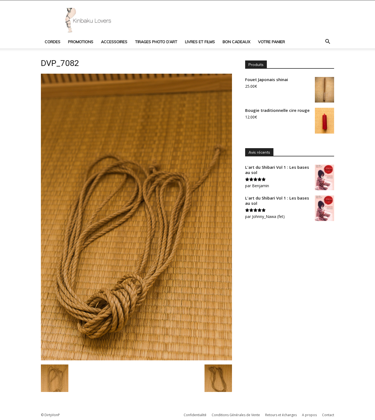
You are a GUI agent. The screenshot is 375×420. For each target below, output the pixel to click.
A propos (309, 415)
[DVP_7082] (136, 359)
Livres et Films (200, 41)
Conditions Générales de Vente (236, 415)
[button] (327, 42)
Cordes (52, 41)
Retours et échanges (281, 415)
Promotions (80, 41)
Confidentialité (195, 415)
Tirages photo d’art (156, 41)
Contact (328, 415)
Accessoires (114, 41)
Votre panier (271, 41)
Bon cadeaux (236, 41)
